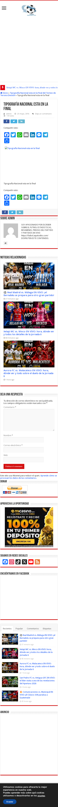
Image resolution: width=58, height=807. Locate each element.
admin (9, 114)
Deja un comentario (43, 114)
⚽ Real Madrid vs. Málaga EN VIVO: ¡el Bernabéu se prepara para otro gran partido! (29, 294)
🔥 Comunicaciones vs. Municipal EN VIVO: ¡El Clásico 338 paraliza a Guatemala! (36, 695)
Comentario (10, 407)
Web (6, 455)
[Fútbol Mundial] (29, 11)
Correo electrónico (13, 445)
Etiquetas (47, 628)
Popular (19, 628)
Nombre (8, 435)
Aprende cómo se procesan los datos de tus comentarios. (28, 476)
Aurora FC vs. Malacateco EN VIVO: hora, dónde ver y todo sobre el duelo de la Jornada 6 (28, 373)
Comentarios (33, 628)
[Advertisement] (29, 48)
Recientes (7, 628)
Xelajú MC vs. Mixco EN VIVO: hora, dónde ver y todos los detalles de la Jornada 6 (29, 333)
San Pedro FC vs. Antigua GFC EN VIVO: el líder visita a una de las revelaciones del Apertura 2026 (37, 681)
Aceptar (9, 801)
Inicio (5, 93)
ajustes (41, 795)
